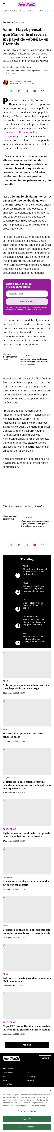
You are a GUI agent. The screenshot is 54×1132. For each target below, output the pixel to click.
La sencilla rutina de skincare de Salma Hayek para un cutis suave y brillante (34, 361)
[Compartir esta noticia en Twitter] (27, 91)
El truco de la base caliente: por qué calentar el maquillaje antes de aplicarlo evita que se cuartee (27, 785)
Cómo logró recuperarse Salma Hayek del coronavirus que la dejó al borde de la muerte (34, 523)
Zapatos (7, 877)
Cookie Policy (39, 1105)
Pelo (22, 11)
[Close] (51, 1091)
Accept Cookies (27, 1127)
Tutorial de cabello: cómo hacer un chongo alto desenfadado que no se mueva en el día (34, 590)
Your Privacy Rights (27, 1111)
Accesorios (9, 829)
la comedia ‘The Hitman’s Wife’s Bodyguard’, (26, 132)
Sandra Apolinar (23, 81)
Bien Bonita (7, 22)
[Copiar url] (42, 91)
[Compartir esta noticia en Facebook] (19, 91)
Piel (30, 11)
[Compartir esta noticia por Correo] (35, 91)
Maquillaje (42, 11)
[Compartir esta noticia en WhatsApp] (11, 91)
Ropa (5, 926)
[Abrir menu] (4, 4)
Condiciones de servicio (33, 309)
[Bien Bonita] (27, 4)
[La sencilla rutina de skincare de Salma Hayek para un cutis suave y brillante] (10, 354)
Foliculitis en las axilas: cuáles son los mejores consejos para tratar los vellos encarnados (34, 640)
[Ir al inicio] (11, 1058)
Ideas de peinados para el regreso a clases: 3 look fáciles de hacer (35, 571)
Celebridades (10, 11)
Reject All (27, 1119)
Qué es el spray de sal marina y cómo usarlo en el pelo (34, 605)
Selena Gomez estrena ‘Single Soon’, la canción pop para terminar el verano (34, 623)
